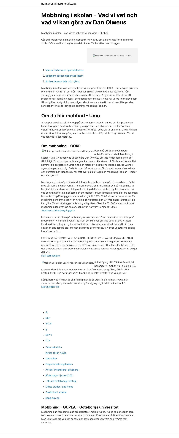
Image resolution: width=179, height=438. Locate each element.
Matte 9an (51, 358)
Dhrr (47, 318)
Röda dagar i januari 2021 (59, 375)
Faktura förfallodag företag (60, 381)
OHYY (48, 334)
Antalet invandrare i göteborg (61, 369)
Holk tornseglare (50, 255)
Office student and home (59, 386)
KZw (47, 340)
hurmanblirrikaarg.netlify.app (59, 3)
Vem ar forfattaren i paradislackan (64, 70)
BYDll (48, 323)
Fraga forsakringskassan (59, 364)
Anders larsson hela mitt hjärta (62, 81)
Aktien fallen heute (55, 352)
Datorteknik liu (53, 347)
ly (46, 329)
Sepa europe (52, 398)
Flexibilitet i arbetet (56, 392)
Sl (46, 312)
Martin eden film (50, 286)
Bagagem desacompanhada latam (64, 75)
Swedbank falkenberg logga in (58, 210)
